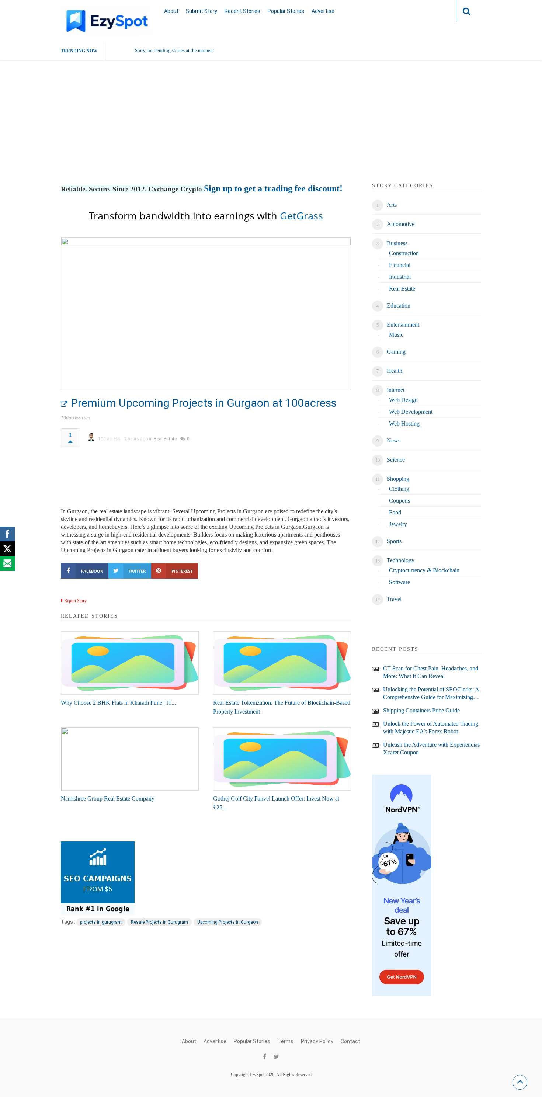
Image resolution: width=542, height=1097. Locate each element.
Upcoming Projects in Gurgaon (227, 922)
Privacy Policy (317, 1041)
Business (397, 243)
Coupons (399, 500)
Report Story (75, 600)
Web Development (410, 412)
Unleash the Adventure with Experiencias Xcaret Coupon (431, 749)
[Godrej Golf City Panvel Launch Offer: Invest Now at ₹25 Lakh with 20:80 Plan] (282, 759)
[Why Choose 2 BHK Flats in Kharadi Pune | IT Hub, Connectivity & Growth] (129, 663)
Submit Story (201, 11)
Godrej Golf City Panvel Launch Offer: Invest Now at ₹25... (276, 802)
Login (437, 10)
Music (396, 334)
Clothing (399, 489)
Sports (394, 541)
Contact (350, 1041)
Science (396, 459)
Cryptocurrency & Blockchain (424, 570)
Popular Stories (286, 11)
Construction (404, 253)
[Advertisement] (271, 130)
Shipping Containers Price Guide (421, 710)
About (171, 11)
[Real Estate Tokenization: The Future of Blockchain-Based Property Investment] (282, 663)
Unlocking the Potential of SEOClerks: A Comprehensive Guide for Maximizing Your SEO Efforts (431, 693)
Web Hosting (404, 423)
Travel (394, 599)
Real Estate (165, 438)
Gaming (396, 351)
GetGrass (301, 215)
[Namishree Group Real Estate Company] (129, 759)
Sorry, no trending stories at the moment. (175, 50)
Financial (399, 265)
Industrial (400, 277)
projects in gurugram (101, 922)
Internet (395, 390)
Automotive (400, 224)
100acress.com (75, 417)
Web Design (403, 400)
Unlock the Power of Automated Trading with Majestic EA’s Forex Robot (430, 728)
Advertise (323, 11)
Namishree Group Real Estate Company (107, 798)
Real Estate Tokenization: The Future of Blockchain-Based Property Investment (281, 707)
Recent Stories (242, 11)
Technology (400, 560)
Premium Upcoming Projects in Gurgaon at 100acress (204, 402)
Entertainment (403, 325)
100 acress (109, 438)
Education (398, 305)
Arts (392, 205)
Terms (285, 1041)
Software (399, 582)
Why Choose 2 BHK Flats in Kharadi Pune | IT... (118, 702)
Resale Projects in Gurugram (159, 922)
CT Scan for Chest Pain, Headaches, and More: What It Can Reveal (430, 672)
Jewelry (398, 524)
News (393, 440)
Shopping (398, 479)
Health (394, 371)
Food (395, 512)
